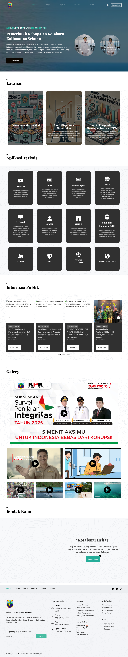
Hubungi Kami (93, 559)
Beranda (35, 5)
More (92, 5)
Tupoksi (107, 629)
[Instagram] (113, 589)
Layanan (77, 5)
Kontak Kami (116, 5)
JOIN (41, 636)
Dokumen (44, 589)
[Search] (108, 5)
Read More (14, 348)
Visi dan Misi (109, 626)
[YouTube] (117, 589)
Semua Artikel (107, 605)
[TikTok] (121, 589)
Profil (48, 5)
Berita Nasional (107, 610)
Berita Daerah (14, 326)
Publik (62, 5)
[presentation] (9, 317)
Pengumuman (107, 608)
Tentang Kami (109, 624)
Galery (52, 589)
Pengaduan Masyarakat (85, 610)
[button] (58, 354)
